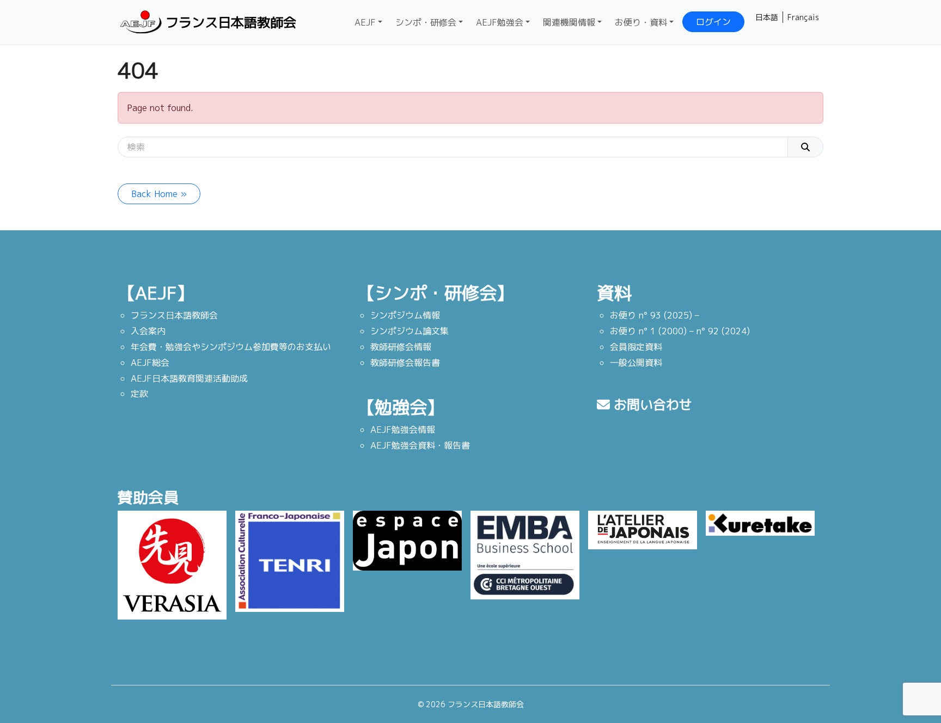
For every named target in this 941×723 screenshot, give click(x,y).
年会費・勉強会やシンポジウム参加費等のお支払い (231, 347)
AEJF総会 (150, 363)
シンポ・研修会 (425, 22)
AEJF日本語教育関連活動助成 (189, 378)
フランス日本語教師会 (231, 22)
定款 (139, 394)
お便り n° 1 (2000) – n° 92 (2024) (680, 331)
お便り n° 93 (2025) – (654, 315)
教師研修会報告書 (405, 363)
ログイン (713, 22)
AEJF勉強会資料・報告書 (420, 445)
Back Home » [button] (159, 194)
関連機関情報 (569, 22)
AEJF (365, 22)
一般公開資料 (636, 363)
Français (803, 17)
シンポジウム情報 (405, 315)
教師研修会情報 (400, 347)
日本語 (766, 17)
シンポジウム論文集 (409, 331)
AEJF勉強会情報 (402, 430)
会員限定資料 (636, 347)
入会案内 (148, 331)
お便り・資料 (641, 22)
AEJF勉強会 (499, 22)
